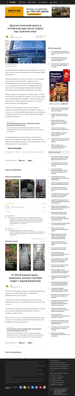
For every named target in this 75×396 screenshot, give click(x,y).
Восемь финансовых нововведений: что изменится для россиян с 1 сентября (60, 316)
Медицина (12, 37)
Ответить (12, 225)
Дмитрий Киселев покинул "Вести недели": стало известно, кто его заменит (60, 140)
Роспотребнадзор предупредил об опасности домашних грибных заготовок (12, 262)
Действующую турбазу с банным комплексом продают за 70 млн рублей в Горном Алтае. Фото (60, 158)
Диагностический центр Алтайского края (33, 152)
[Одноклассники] (44, 36)
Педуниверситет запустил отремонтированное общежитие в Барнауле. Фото (60, 178)
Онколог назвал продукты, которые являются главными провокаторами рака (26, 260)
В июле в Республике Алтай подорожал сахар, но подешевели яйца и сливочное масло (60, 310)
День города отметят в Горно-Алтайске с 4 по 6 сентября (59, 248)
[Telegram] (37, 36)
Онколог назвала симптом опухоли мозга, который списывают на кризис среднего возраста (38, 259)
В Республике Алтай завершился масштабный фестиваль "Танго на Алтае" (60, 53)
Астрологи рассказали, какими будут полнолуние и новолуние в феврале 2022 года (24, 329)
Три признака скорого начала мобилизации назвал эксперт (59, 213)
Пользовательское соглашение (60, 390)
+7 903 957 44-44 (55, 377)
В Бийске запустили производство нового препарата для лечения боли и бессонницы (60, 109)
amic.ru (7, 85)
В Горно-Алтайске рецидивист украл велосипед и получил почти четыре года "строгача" (60, 207)
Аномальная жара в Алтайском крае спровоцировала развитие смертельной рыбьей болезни (59, 283)
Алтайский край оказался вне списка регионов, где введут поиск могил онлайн (59, 59)
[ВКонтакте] (40, 36)
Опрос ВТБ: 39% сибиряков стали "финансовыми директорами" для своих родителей (60, 201)
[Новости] (22, 160)
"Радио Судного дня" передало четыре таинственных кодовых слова (59, 115)
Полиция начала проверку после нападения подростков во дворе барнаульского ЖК (60, 322)
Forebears (8, 304)
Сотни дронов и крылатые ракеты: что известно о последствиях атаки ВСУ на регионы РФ (60, 195)
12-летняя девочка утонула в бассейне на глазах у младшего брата (59, 189)
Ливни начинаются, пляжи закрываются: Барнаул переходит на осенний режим (60, 218)
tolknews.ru (56, 360)
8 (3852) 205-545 (55, 380)
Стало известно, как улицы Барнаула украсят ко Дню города (59, 128)
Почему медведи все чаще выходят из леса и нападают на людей (59, 243)
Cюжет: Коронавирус (15, 148)
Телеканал (33, 2)
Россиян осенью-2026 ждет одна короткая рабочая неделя (59, 265)
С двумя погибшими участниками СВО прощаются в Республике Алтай (60, 277)
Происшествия (44, 2)
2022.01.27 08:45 (17, 215)
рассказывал (18, 317)
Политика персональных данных (60, 388)
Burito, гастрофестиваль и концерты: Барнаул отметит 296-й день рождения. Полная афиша (60, 271)
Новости (24, 2)
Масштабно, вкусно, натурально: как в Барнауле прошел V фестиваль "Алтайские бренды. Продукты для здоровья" (59, 303)
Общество (12, 287)
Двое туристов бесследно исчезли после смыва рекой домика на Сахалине (60, 296)
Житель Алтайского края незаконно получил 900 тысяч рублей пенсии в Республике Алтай (59, 122)
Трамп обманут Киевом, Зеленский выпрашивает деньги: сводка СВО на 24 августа (60, 254)
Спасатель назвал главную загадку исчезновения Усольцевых (60, 224)
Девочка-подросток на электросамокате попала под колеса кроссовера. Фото (59, 146)
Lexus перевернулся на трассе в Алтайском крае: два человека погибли (59, 164)
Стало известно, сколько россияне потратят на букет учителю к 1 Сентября (60, 328)
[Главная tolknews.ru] (12, 2)
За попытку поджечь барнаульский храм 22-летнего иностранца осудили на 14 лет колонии (59, 171)
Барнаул (18, 152)
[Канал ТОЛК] (30, 160)
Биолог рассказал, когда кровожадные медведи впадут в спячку (59, 229)
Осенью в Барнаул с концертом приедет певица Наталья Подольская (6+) (59, 134)
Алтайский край (9, 152)
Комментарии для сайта (39, 238)
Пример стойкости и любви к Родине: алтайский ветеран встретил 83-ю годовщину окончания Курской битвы (59, 236)
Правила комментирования (59, 391)
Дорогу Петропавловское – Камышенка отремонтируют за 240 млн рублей (60, 334)
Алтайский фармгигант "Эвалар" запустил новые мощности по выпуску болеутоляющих (60, 260)
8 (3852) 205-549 (55, 382)
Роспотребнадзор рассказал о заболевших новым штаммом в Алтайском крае (23, 124)
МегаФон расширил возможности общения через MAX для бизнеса (60, 183)
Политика (55, 2)
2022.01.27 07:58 (17, 228)
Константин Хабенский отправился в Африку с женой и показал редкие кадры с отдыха (59, 290)
